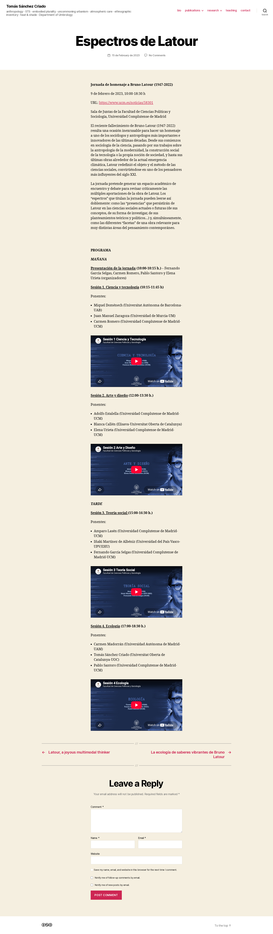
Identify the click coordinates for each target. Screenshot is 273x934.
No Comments (157, 55)
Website (95, 853)
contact (245, 10)
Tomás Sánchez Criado (26, 6)
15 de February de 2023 (126, 55)
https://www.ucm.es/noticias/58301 (126, 103)
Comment (97, 807)
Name (95, 838)
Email (142, 838)
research (213, 10)
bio (179, 10)
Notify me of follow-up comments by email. (117, 877)
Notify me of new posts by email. (112, 884)
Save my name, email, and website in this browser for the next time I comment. (135, 869)
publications (192, 10)
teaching (231, 10)
